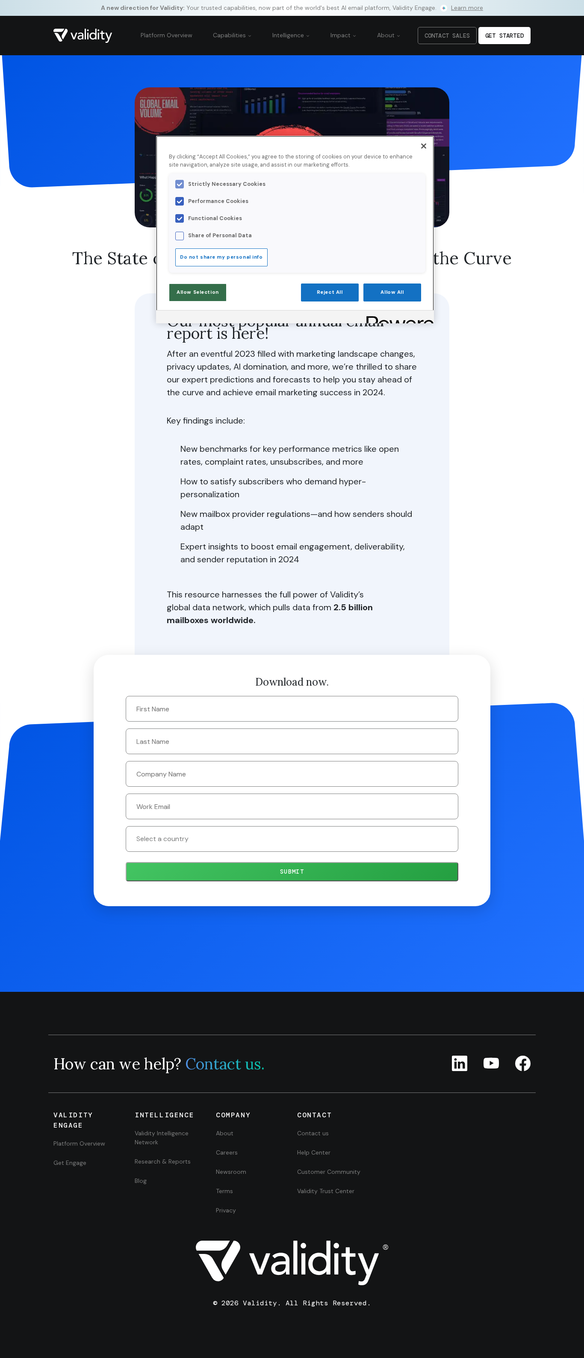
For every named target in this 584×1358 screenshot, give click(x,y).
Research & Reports (163, 1161)
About (386, 35)
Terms (224, 1191)
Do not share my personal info (221, 257)
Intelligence (289, 35)
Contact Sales (447, 35)
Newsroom (231, 1172)
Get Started (504, 35)
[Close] (423, 146)
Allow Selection (198, 292)
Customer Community (328, 1172)
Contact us (313, 1133)
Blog (141, 1181)
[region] (295, 229)
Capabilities (230, 35)
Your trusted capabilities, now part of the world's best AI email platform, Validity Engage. (292, 8)
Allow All (392, 292)
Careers (227, 1152)
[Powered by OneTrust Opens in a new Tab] (397, 318)
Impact (341, 35)
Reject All (330, 292)
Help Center (313, 1152)
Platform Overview (166, 35)
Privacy (226, 1210)
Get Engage (69, 1163)
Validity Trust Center (325, 1191)
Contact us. (225, 1064)
